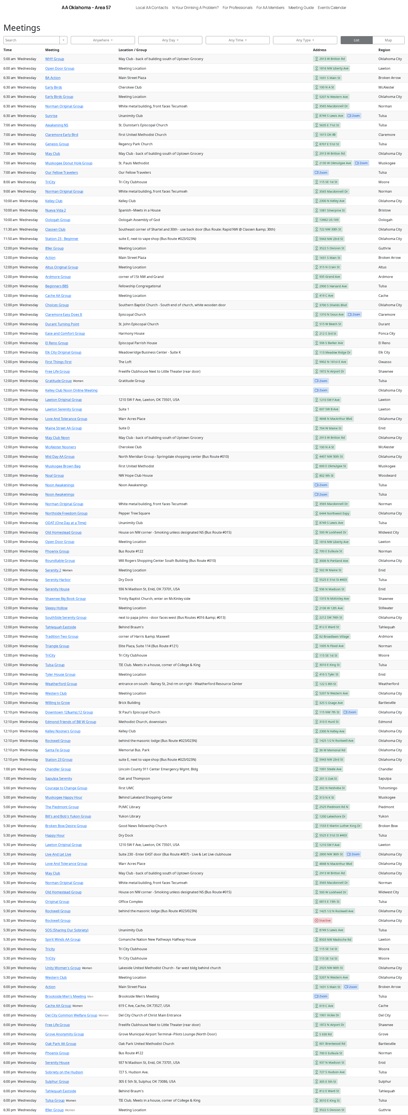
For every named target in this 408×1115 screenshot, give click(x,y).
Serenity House (57, 589)
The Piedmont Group (62, 807)
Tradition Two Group (61, 636)
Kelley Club (53, 201)
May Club (52, 153)
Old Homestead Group (63, 532)
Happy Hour (55, 835)
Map (388, 40)
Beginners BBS (56, 286)
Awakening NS (56, 125)
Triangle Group (57, 646)
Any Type (303, 40)
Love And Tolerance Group (66, 418)
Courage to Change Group (66, 788)
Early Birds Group (59, 96)
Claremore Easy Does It (63, 314)
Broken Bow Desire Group (66, 825)
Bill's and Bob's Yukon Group (68, 816)
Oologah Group (57, 219)
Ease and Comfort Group (65, 333)
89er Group (54, 248)
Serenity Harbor (58, 579)
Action (50, 257)
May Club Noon (57, 437)
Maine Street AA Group (63, 428)
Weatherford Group (61, 683)
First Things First (58, 361)
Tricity (50, 949)
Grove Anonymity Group (64, 1034)
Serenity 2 (53, 570)
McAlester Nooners (60, 447)
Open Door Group (59, 68)
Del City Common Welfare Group (71, 1015)
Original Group (57, 901)
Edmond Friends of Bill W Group (70, 721)
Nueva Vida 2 (55, 210)
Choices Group (57, 305)
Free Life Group (57, 371)
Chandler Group (58, 769)
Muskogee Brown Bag (62, 466)
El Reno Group (56, 343)
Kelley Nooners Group (62, 731)
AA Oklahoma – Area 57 (86, 7)
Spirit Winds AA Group (63, 939)
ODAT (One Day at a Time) (65, 522)
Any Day (168, 40)
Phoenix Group (57, 551)
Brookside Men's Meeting (65, 996)
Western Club (56, 693)
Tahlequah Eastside (60, 627)
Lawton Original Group (63, 399)
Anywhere (101, 40)
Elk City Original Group (63, 352)
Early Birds (53, 87)
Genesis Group (57, 144)
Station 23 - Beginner (61, 238)
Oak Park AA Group (60, 1043)
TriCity (50, 182)
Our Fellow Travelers (61, 172)
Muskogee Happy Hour (63, 797)
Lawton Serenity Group (63, 409)
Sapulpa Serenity (58, 778)
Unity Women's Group (63, 968)
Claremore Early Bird (61, 134)
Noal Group (54, 475)
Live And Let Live (58, 854)
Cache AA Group (58, 295)
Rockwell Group (58, 740)
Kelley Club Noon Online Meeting (71, 390)
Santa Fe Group (57, 750)
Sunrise (51, 115)
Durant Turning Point (62, 324)
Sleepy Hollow (56, 608)
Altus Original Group (61, 267)
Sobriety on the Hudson (64, 1072)
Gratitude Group (58, 380)
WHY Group (54, 58)
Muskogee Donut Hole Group (68, 163)
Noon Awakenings (59, 485)
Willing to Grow (57, 702)
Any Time (236, 40)
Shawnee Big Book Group (65, 598)
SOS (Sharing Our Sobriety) (66, 930)
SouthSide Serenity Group (65, 617)
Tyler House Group (60, 674)
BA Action (52, 77)
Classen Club (55, 229)
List (356, 40)
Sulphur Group (57, 1081)
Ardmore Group (58, 276)
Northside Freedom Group (66, 513)
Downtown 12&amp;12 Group (69, 712)
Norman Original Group (64, 106)
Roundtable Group (60, 560)
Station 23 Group (58, 759)
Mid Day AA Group (59, 456)
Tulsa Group (55, 665)
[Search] (63, 40)
